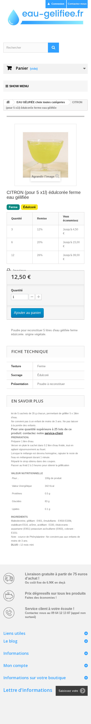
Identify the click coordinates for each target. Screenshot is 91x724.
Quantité (17, 290)
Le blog (10, 641)
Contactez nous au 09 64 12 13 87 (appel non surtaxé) (55, 613)
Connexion (57, 3)
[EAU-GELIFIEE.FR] (45, 17)
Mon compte (15, 665)
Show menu (19, 86)
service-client (54, 433)
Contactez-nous (77, 3)
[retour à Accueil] (8, 102)
